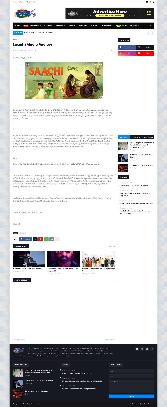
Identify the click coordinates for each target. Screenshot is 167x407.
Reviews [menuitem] (48, 25)
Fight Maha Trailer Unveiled (141, 165)
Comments (148, 137)
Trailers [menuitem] (83, 25)
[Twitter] (35, 239)
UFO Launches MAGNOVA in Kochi (38, 33)
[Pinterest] (40, 239)
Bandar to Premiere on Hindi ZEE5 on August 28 (62, 270)
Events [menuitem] (72, 25)
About (21, 2)
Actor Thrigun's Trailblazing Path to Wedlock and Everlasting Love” (142, 145)
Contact (151, 404)
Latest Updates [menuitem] (129, 25)
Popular (124, 137)
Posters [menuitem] (95, 25)
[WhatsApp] (46, 239)
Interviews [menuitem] (107, 25)
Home (15, 2)
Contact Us (31, 2)
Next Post (109, 339)
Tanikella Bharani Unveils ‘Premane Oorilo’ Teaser (134, 212)
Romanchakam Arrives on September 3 (98, 270)
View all (112, 246)
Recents (136, 137)
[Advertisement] (136, 95)
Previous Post (19, 339)
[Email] (51, 239)
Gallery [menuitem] (59, 25)
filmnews (22, 39)
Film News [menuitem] (34, 25)
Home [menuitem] (17, 25)
